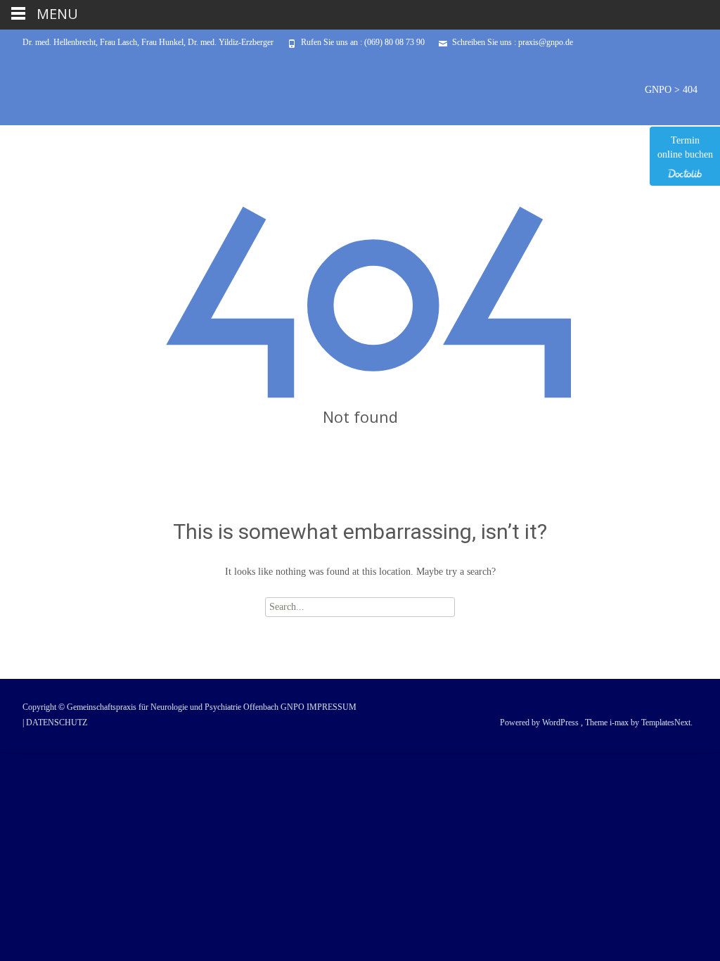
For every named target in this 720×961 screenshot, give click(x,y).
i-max (620, 722)
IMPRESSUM (331, 707)
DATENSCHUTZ (56, 722)
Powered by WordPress (540, 722)
